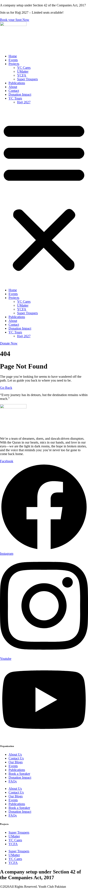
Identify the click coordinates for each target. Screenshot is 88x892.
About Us (15, 754)
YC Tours (15, 98)
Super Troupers (27, 79)
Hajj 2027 (24, 102)
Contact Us (16, 758)
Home (13, 56)
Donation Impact (20, 94)
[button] (44, 196)
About (13, 87)
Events (13, 60)
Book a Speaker (19, 773)
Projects (14, 64)
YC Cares (24, 67)
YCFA (21, 75)
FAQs (13, 781)
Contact (14, 90)
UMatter (22, 71)
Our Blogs (16, 762)
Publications (17, 83)
